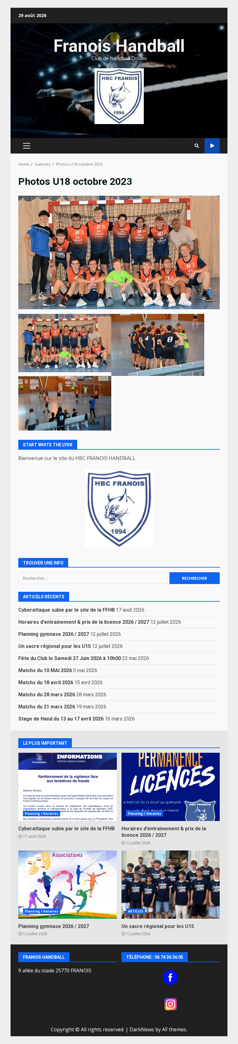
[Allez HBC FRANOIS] (170, 977)
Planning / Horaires (41, 813)
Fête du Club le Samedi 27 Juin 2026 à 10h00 (69, 658)
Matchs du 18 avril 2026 (45, 682)
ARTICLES (135, 911)
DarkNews (142, 1029)
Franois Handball (119, 46)
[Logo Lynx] (119, 508)
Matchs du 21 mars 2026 (46, 707)
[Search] (197, 146)
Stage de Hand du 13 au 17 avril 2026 (61, 719)
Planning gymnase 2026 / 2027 (53, 634)
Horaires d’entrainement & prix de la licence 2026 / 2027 (83, 622)
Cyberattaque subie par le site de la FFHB (66, 610)
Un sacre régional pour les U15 (54, 646)
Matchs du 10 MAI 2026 (45, 670)
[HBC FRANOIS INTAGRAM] (170, 1004)
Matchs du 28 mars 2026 (46, 695)
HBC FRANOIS (212, 146)
